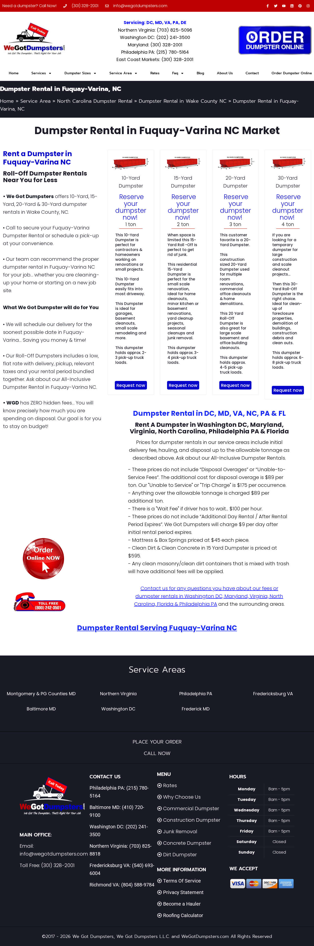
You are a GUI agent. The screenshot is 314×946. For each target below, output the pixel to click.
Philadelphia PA (195, 694)
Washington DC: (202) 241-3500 (155, 37)
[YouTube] (283, 5)
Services (38, 73)
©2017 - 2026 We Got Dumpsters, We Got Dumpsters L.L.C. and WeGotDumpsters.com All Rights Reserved (157, 936)
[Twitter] (275, 5)
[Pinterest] (300, 5)
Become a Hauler (182, 904)
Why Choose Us (182, 797)
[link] (43, 558)
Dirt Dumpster (180, 854)
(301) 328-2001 (58, 865)
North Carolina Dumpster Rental (94, 101)
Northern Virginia (118, 694)
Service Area (120, 73)
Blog (200, 73)
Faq (175, 73)
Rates (154, 73)
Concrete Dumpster (187, 843)
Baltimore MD (41, 709)
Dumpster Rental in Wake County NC (182, 101)
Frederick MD (195, 709)
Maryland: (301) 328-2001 (155, 45)
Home (14, 73)
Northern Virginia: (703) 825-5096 (155, 30)
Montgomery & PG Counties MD (41, 694)
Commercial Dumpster (191, 808)
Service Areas (157, 669)
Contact (252, 73)
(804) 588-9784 (137, 885)
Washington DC (118, 709)
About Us (225, 73)
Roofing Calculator (183, 915)
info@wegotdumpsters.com (54, 853)
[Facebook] (267, 5)
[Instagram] (308, 5)
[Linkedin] (291, 5)
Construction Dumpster (191, 820)
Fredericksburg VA (273, 694)
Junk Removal (180, 831)
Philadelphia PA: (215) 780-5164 (155, 52)
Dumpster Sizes (78, 73)
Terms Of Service (182, 881)
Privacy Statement (183, 892)
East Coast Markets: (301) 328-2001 (155, 59)
